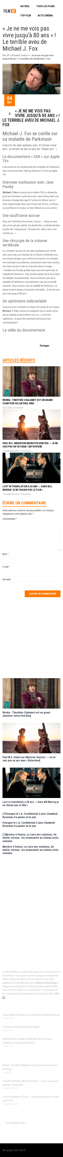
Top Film (25, 15)
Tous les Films (45, 6)
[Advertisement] (31, 637)
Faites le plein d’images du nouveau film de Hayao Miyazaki (31, 1014)
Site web (7, 579)
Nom (6, 554)
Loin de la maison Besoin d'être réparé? (21, 1026)
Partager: (45, 345)
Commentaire (10, 518)
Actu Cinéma (45, 15)
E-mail (6, 566)
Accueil (25, 6)
